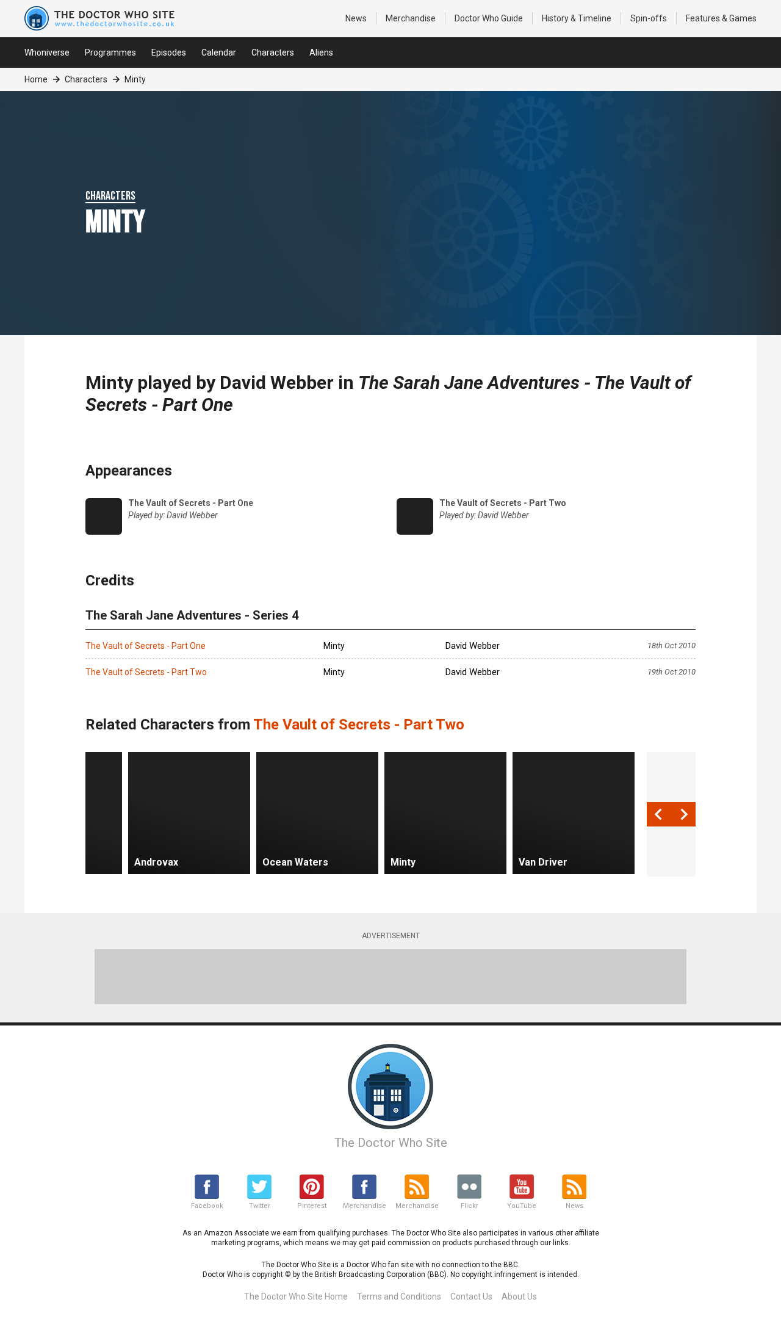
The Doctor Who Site (390, 1142)
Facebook (207, 1206)
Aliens (321, 52)
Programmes (110, 52)
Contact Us (471, 1296)
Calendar (218, 52)
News (356, 18)
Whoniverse (47, 52)
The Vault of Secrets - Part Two (146, 672)
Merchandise (411, 18)
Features (721, 18)
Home (36, 79)
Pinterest (311, 1206)
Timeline (576, 18)
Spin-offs (648, 18)
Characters (272, 52)
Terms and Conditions (399, 1296)
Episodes (168, 52)
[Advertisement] (390, 976)
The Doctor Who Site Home (296, 1296)
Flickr (469, 1206)
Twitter (259, 1206)
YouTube (521, 1206)
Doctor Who (489, 18)
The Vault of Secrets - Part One (145, 646)
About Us (519, 1296)
